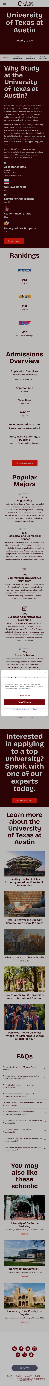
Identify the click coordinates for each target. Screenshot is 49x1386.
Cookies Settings (24, 695)
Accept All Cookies (24, 702)
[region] (24, 693)
